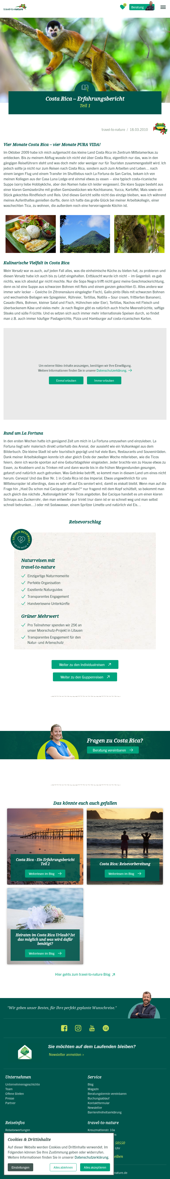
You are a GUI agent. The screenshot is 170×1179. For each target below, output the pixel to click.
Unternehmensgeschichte (22, 1084)
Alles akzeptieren (95, 1167)
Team (9, 1089)
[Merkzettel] (123, 7)
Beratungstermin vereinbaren (107, 1093)
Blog (90, 1084)
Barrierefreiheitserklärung (105, 1112)
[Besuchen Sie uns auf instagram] (78, 1028)
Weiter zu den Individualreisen (82, 664)
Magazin (93, 1089)
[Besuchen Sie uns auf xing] (105, 1028)
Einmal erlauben (66, 380)
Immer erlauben (104, 380)
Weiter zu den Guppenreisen (81, 677)
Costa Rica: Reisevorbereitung (125, 864)
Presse (9, 1098)
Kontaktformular (99, 1103)
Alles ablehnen (63, 1167)
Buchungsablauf (98, 1098)
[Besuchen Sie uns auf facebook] (64, 1028)
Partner (10, 1103)
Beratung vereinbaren (109, 750)
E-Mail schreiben (109, 1156)
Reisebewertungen (17, 1130)
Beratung (137, 7)
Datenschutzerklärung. (112, 370)
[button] (163, 7)
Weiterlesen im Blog (41, 874)
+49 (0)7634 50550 (110, 1143)
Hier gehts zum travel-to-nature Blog (82, 974)
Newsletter (95, 1107)
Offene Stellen (14, 1093)
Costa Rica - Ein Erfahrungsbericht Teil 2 (45, 862)
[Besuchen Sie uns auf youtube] (92, 1028)
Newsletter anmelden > (66, 1054)
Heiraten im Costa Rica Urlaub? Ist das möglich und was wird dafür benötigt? (45, 939)
